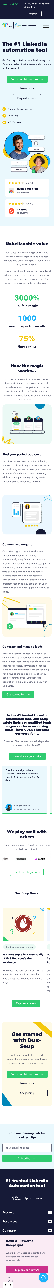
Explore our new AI (27, 1270)
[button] (46, 25)
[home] (19, 25)
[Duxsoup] (27, 1198)
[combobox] (8, 1285)
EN (6, 1285)
